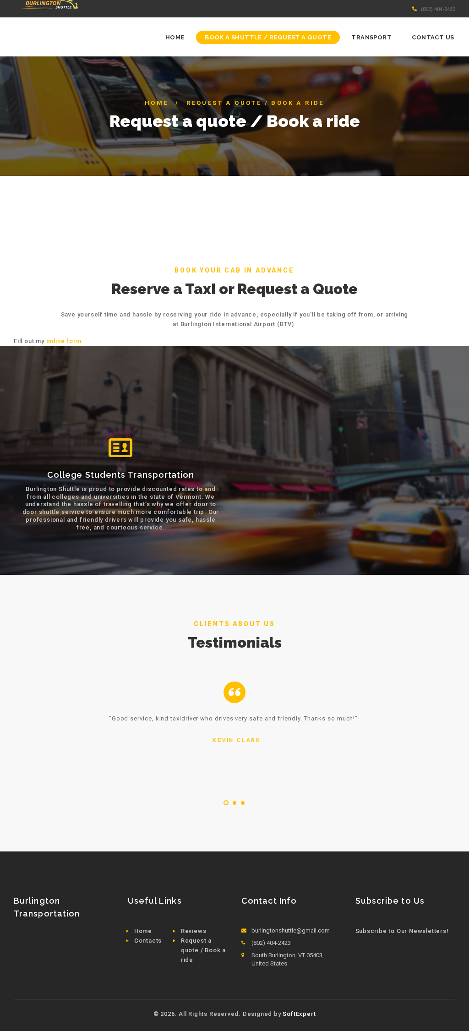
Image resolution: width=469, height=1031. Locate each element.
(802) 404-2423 (438, 9)
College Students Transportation (120, 475)
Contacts (148, 940)
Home (157, 102)
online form (64, 341)
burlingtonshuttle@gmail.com (290, 930)
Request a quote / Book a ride (203, 950)
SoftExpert (299, 1013)
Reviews (194, 930)
